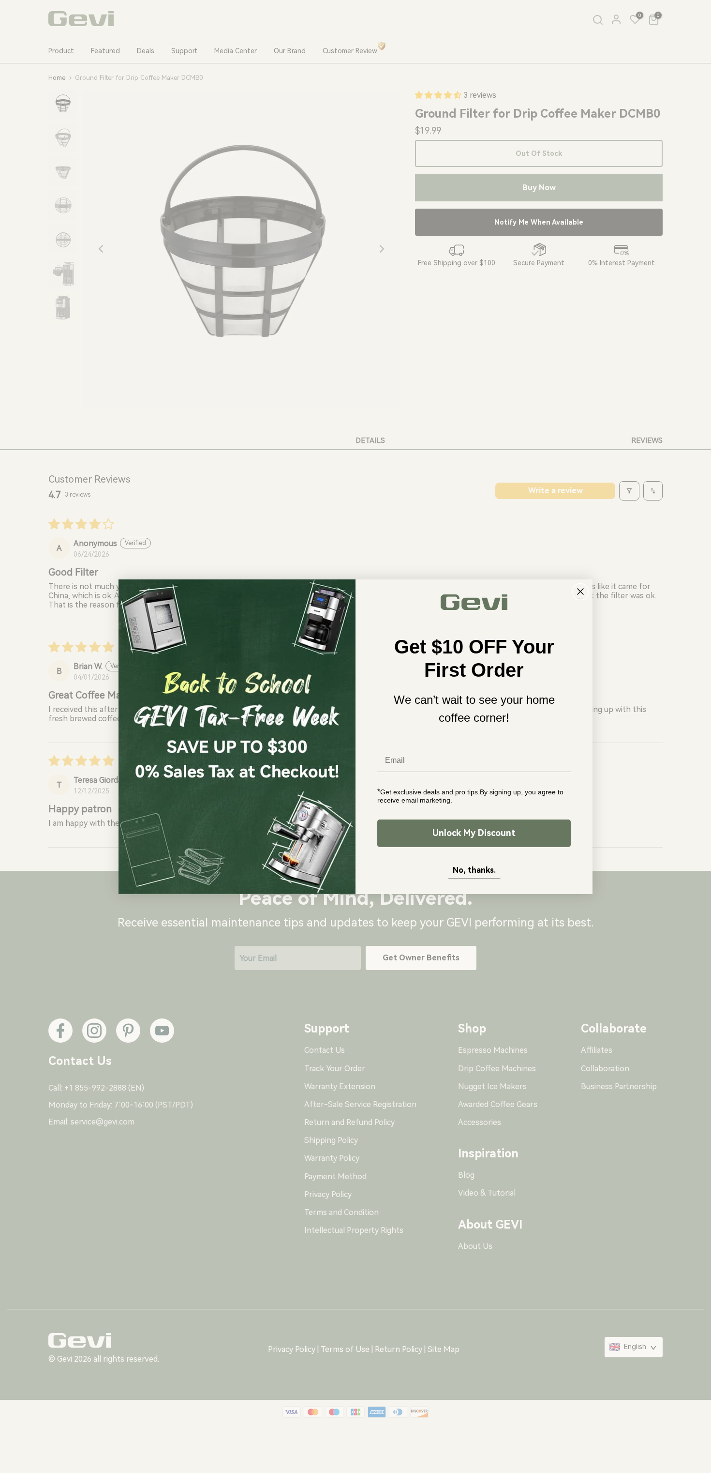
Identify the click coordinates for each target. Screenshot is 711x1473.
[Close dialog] (580, 591)
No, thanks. (474, 870)
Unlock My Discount (474, 833)
